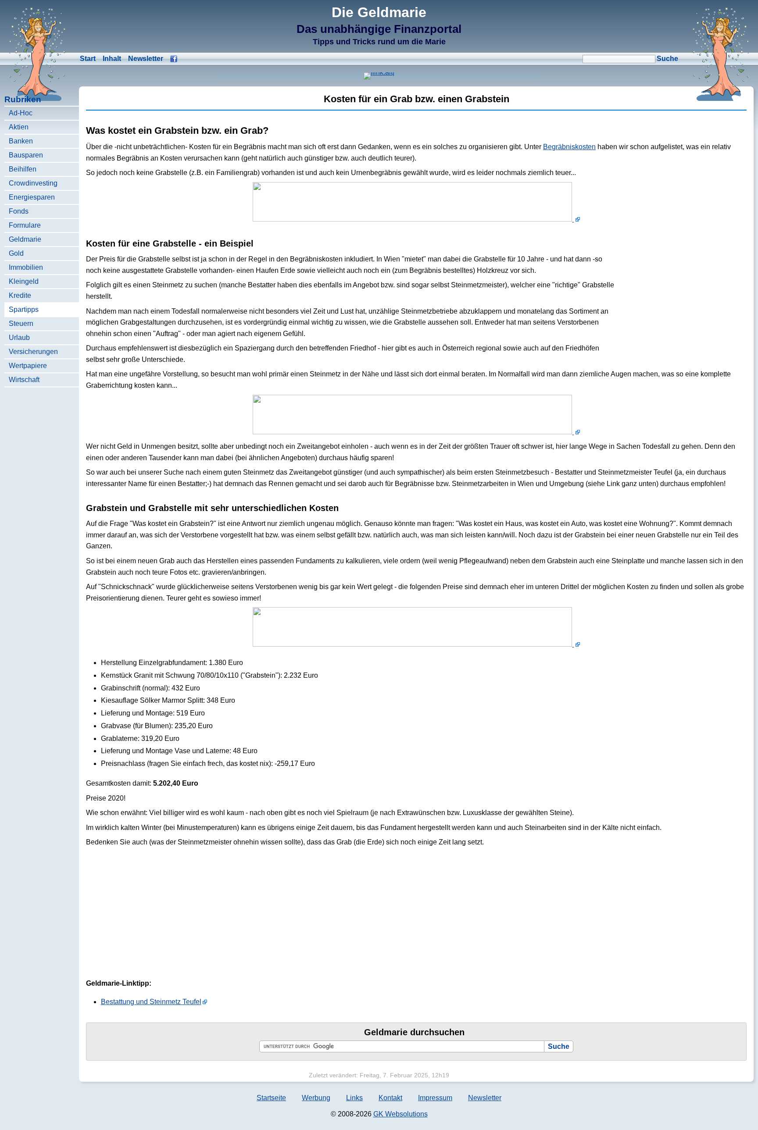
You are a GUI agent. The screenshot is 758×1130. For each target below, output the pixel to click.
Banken (21, 141)
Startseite (271, 1097)
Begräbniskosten (569, 146)
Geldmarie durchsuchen (414, 1032)
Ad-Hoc (20, 113)
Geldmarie (25, 239)
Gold (16, 253)
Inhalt (112, 58)
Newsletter (145, 58)
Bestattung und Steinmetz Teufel (151, 1001)
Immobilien (26, 267)
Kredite (20, 295)
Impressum (435, 1097)
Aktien (19, 127)
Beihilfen (22, 169)
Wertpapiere (28, 365)
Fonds (19, 211)
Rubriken (22, 99)
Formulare (25, 225)
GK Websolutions (400, 1114)
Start (88, 58)
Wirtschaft (24, 379)
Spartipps (24, 309)
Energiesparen (32, 197)
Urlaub (19, 337)
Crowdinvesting (33, 183)
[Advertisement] (681, 291)
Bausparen (26, 155)
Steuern (21, 323)
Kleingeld (24, 281)
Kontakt (390, 1097)
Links (354, 1097)
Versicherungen (33, 351)
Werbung (316, 1097)
